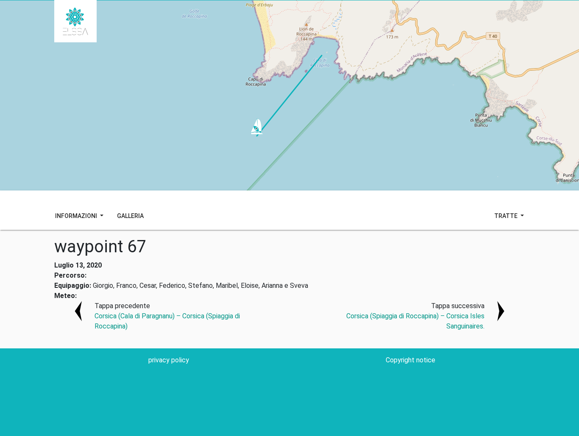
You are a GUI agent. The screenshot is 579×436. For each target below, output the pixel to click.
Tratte (506, 215)
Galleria (130, 215)
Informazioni (76, 215)
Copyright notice (410, 360)
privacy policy (168, 360)
